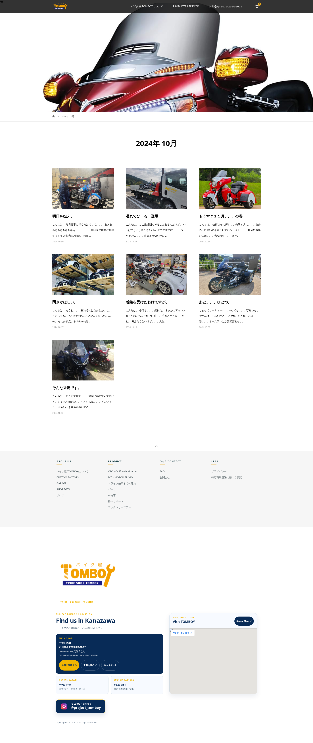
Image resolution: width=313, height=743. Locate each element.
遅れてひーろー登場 (142, 216)
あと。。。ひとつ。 (215, 301)
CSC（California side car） (124, 471)
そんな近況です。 (66, 387)
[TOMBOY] (88, 574)
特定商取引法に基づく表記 (226, 477)
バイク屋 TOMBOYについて (147, 6)
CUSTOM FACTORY (68, 477)
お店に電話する (69, 665)
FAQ (162, 471)
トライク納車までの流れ (122, 483)
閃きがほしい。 (65, 301)
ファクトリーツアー (119, 507)
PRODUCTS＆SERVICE (186, 6)
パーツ (112, 489)
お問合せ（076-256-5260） (226, 6)
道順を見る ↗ (90, 665)
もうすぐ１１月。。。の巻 (221, 216)
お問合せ (165, 477)
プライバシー (219, 471)
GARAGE (61, 483)
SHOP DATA (63, 489)
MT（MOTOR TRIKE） (121, 477)
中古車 (112, 495)
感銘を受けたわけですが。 (147, 301)
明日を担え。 (63, 216)
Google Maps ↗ (244, 621)
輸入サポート (115, 501)
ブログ (60, 495)
